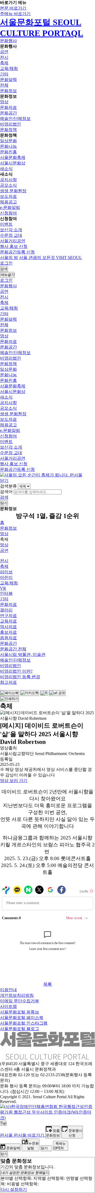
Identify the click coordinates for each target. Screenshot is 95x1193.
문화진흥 (8, 152)
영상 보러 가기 (13, 780)
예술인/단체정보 (15, 118)
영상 (4, 102)
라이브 (6, 572)
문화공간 (8, 113)
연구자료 (8, 615)
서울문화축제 (12, 157)
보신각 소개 (11, 229)
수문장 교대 (11, 235)
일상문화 (8, 140)
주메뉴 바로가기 (15, 13)
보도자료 (8, 196)
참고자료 (8, 682)
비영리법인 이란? (16, 671)
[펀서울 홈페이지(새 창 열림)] (41, 475)
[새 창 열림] (47, 1117)
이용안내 (8, 990)
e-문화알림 (10, 207)
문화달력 (8, 79)
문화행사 (8, 40)
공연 (4, 52)
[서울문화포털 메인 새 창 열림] (47, 1057)
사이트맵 (8, 1006)
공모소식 (8, 185)
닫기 (4, 480)
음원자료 (8, 638)
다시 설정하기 (14, 1189)
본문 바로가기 (13, 8)
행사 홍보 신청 (13, 246)
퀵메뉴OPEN (60, 1146)
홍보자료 (8, 632)
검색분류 (8, 486)
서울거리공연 (12, 241)
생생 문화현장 (13, 191)
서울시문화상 (12, 163)
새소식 (6, 168)
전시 (4, 57)
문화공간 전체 (13, 649)
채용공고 (8, 202)
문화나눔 (8, 146)
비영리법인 (10, 124)
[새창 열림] (9, 693)
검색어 (6, 491)
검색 (4, 497)
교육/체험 (9, 68)
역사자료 (8, 626)
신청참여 (8, 213)
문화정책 (8, 129)
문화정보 (8, 90)
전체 (4, 85)
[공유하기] (0, 689)
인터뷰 (6, 593)
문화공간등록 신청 (17, 252)
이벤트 (6, 224)
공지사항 (8, 179)
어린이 (6, 577)
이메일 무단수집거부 (19, 1001)
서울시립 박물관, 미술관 (22, 654)
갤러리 (6, 610)
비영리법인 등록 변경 (20, 676)
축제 (4, 63)
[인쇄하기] (9, 699)
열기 (25, 1173)
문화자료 (8, 107)
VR (3, 588)
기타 (4, 74)
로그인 (6, 263)
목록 (47, 984)
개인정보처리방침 (17, 995)
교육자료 (8, 621)
